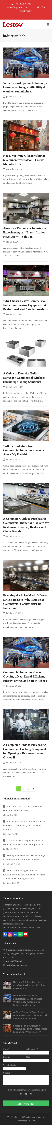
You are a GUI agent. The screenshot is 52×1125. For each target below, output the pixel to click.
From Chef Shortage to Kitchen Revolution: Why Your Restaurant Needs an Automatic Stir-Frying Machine (24, 874)
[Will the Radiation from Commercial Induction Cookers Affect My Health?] (26, 425)
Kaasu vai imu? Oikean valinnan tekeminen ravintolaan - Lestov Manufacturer (24, 160)
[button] (48, 24)
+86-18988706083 (23, 3)
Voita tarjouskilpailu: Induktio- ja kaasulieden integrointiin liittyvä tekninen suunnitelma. (25, 87)
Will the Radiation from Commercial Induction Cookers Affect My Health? (23, 450)
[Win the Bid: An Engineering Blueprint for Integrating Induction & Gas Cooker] (26, 62)
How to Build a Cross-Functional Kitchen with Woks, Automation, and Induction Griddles (25, 825)
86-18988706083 (14, 961)
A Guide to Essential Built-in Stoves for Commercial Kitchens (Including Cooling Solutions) (24, 378)
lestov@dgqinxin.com (17, 7)
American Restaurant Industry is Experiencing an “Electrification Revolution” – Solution (24, 232)
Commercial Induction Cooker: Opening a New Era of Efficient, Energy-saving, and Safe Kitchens (25, 676)
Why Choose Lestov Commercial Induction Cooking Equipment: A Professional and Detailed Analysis (25, 305)
